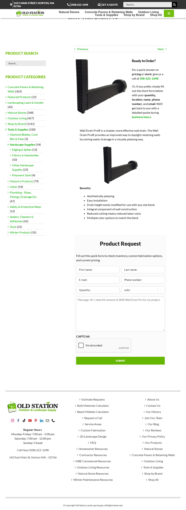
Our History (153, 411)
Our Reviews (153, 430)
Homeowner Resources (93, 448)
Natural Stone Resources (93, 473)
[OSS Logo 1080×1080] (30, 11)
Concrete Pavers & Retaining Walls (153, 455)
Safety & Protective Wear (25, 206)
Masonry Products (21, 181)
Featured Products (19, 97)
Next (160, 49)
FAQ (93, 442)
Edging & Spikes (22, 149)
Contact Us (153, 405)
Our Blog (153, 424)
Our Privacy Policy (153, 436)
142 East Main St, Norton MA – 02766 (33, 457)
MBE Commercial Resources (93, 461)
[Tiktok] (24, 420)
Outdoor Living (17, 118)
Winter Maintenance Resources (93, 479)
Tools (13, 226)
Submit (120, 360)
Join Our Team (153, 418)
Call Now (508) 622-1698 (33, 450)
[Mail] (47, 420)
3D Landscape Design (93, 436)
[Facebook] (18, 420)
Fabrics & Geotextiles (25, 155)
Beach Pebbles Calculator (93, 411)
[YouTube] (30, 420)
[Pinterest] (35, 420)
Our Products (153, 442)
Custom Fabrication (93, 430)
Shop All (153, 479)
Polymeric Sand (21, 175)
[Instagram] (12, 420)
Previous (82, 49)
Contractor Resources (93, 455)
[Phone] (53, 420)
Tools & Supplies (18, 129)
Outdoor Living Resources (93, 467)
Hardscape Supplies (22, 144)
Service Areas (93, 424)
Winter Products (20, 232)
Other (13, 186)
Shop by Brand (17, 123)
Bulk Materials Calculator (93, 405)
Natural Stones (17, 112)
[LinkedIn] (41, 420)
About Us (153, 399)
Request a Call (93, 418)
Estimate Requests (93, 399)
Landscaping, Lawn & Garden (26, 102)
